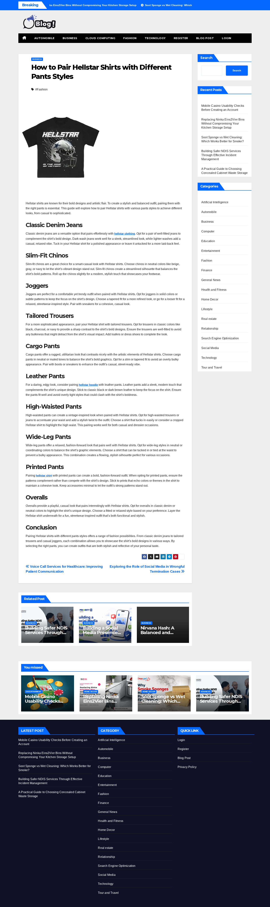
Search (206, 58)
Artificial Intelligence (214, 202)
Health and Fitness (214, 289)
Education (208, 241)
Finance (206, 270)
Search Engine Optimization (220, 338)
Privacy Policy (187, 767)
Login (226, 38)
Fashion (130, 38)
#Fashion (41, 89)
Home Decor (209, 299)
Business (70, 38)
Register (181, 38)
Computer (208, 231)
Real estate (209, 318)
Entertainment (210, 250)
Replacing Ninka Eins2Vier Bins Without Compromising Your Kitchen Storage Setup (222, 123)
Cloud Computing (100, 38)
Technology (155, 38)
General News (210, 280)
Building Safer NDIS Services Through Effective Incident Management (221, 155)
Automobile (44, 38)
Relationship (209, 328)
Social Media (210, 348)
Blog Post (205, 38)
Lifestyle (207, 309)
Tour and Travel (211, 367)
